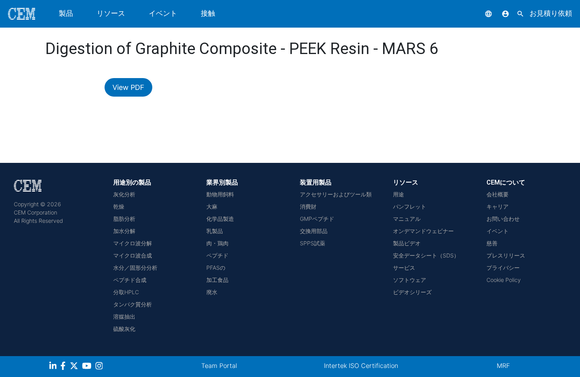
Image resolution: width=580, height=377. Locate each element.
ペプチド (217, 255)
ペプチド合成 (129, 279)
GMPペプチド (317, 218)
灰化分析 (124, 194)
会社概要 (497, 194)
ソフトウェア (409, 279)
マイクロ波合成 (132, 255)
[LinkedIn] (53, 367)
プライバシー (503, 267)
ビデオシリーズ (412, 292)
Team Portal (219, 366)
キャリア (497, 206)
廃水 (211, 292)
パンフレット (409, 206)
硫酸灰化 (124, 328)
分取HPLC (126, 292)
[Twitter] (75, 367)
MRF (503, 366)
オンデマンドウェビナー (423, 231)
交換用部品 (313, 231)
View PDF (128, 87)
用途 (398, 194)
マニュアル (407, 218)
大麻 (211, 206)
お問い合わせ (503, 218)
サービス (404, 267)
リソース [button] (111, 13)
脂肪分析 (124, 218)
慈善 (492, 243)
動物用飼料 (220, 194)
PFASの (215, 267)
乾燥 (118, 206)
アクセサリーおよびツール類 (336, 194)
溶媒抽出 (124, 316)
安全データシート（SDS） (426, 255)
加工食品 (217, 279)
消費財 (308, 206)
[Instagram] (100, 367)
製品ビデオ (407, 243)
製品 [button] (66, 13)
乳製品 (214, 231)
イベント (163, 13)
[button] (482, 13)
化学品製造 (220, 218)
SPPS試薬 (312, 243)
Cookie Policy (503, 279)
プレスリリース (505, 255)
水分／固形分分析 (135, 267)
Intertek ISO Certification (361, 366)
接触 (208, 13)
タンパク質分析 (132, 304)
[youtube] (88, 367)
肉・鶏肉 (217, 243)
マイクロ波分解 (132, 243)
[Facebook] (65, 367)
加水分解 (124, 231)
